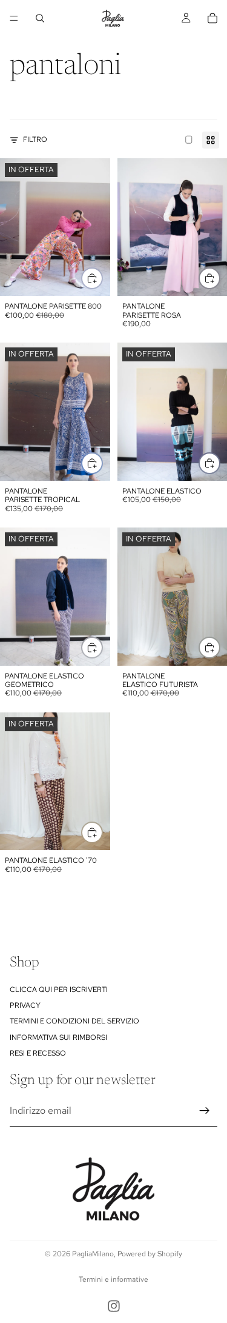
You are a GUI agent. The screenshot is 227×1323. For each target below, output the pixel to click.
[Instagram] (114, 1306)
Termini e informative (113, 1279)
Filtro (35, 139)
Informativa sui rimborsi (58, 1037)
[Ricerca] (40, 18)
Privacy (25, 1005)
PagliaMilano (93, 1254)
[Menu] (14, 18)
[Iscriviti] (204, 1111)
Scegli (102, 278)
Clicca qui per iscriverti (59, 989)
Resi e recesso (38, 1053)
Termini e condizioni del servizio (74, 1021)
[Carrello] (212, 18)
